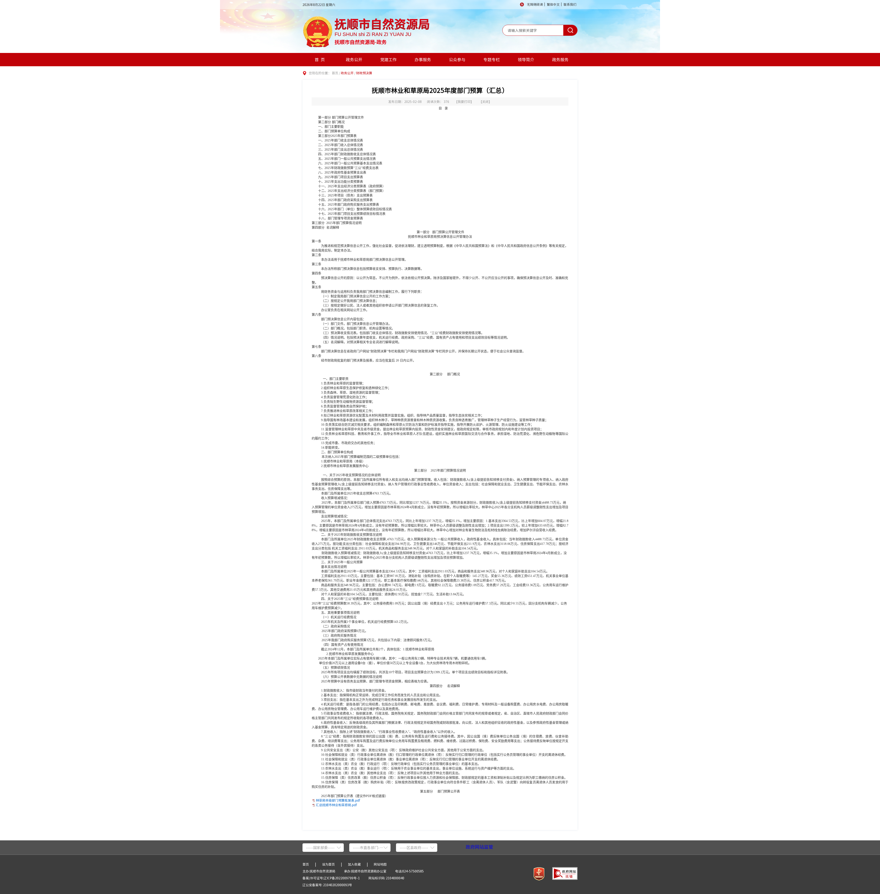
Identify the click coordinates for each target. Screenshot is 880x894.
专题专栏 (491, 59)
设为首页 (328, 864)
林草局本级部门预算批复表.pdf (338, 800)
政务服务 (560, 59)
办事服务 (423, 59)
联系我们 (570, 4)
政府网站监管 (479, 846)
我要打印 (464, 101)
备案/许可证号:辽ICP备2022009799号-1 (331, 878)
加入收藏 (354, 864)
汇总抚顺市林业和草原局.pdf (336, 805)
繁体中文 (553, 4)
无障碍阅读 (535, 4)
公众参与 (457, 59)
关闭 (485, 101)
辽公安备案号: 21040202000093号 (327, 885)
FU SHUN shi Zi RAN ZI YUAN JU (373, 34)
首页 (321, 59)
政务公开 (354, 59)
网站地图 (380, 864)
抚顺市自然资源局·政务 (361, 41)
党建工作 (388, 59)
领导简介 (526, 59)
